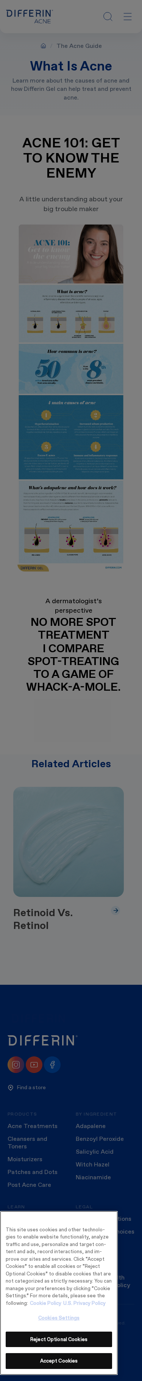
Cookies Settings (59, 1318)
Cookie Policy (45, 1303)
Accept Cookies (59, 1361)
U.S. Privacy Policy (84, 1303)
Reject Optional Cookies (58, 1339)
